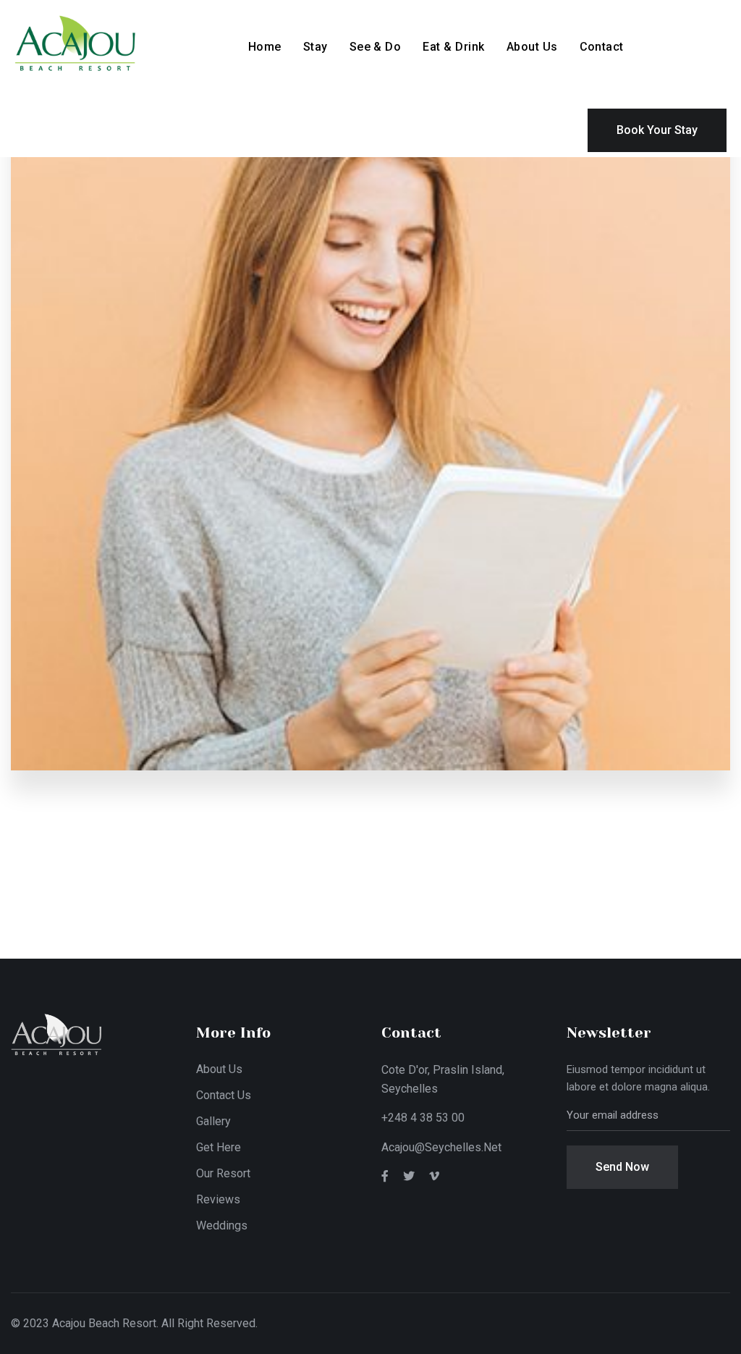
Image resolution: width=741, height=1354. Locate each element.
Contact (602, 47)
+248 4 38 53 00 (423, 1117)
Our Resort (223, 1173)
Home (264, 47)
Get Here (218, 1147)
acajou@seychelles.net (441, 1147)
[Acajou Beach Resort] (113, 42)
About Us (532, 47)
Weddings (221, 1225)
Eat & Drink (453, 47)
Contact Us (223, 1095)
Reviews (218, 1199)
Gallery (213, 1121)
